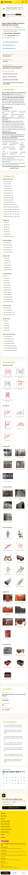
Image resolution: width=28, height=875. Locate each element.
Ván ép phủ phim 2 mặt (9, 314)
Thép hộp (6, 321)
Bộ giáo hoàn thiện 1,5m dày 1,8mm (12, 209)
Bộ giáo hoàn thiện (8, 188)
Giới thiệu (3, 813)
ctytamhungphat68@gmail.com (11, 42)
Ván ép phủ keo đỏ (8, 310)
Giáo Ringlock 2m (7, 242)
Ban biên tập (4, 816)
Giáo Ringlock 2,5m (8, 249)
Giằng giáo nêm (7, 267)
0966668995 (16, 33)
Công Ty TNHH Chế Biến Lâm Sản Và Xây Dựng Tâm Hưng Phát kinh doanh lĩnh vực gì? (13, 738)
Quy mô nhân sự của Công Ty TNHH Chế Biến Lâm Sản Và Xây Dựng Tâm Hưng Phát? (13, 761)
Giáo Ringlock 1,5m (8, 247)
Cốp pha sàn (6, 325)
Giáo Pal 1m (6, 222)
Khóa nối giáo (7, 283)
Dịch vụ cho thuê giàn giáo (9, 334)
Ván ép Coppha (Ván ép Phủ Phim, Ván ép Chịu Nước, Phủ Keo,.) (13, 83)
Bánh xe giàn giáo (8, 292)
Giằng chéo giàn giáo (8, 301)
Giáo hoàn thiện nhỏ (8, 190)
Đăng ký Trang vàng (5, 826)
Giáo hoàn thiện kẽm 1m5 (9, 202)
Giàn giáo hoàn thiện (8, 179)
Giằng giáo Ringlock (8, 252)
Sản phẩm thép (6, 318)
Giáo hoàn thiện (7, 181)
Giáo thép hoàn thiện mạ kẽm (10, 204)
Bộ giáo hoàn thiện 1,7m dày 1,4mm (12, 211)
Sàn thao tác (6, 280)
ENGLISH (3, 837)
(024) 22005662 (8, 33)
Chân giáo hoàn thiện (8, 200)
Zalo (18, 35)
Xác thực (3, 818)
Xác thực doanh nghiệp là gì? (8, 804)
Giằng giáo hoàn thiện (9, 197)
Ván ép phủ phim (7, 305)
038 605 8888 (11, 35)
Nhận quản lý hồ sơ (14, 807)
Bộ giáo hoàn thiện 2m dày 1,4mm (11, 207)
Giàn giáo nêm (6, 255)
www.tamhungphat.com (9, 45)
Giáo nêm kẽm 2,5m (8, 269)
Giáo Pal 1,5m (7, 229)
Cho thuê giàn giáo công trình (10, 350)
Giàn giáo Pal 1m (7, 234)
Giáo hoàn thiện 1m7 (8, 193)
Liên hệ (2, 834)
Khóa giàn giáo (7, 287)
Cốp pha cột (6, 323)
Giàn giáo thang (7, 183)
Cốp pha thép (7, 327)
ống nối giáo (6, 278)
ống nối (5, 276)
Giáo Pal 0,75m (7, 231)
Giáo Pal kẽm (6, 227)
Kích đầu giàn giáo (8, 294)
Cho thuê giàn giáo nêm (9, 343)
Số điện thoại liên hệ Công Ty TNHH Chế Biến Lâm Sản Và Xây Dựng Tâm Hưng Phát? (13, 731)
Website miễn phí (5, 832)
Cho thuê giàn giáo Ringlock (10, 345)
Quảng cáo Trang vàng (6, 829)
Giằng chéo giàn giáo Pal (9, 236)
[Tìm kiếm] (22, 2)
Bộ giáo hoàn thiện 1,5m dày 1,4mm (12, 216)
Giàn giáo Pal (6, 220)
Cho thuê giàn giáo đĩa (9, 341)
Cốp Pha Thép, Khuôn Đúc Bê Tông (10, 79)
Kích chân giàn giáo (8, 299)
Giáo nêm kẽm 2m (8, 265)
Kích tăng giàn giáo (8, 297)
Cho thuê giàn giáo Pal (9, 338)
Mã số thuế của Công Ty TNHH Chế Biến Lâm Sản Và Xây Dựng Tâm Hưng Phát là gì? (13, 749)
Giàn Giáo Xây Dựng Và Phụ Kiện (10, 73)
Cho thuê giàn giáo (8, 336)
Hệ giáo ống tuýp (7, 290)
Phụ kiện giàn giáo (7, 273)
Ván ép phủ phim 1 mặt (9, 312)
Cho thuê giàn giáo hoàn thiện (10, 348)
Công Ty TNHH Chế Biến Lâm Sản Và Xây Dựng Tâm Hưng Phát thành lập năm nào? (13, 755)
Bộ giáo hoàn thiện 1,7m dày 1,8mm (12, 214)
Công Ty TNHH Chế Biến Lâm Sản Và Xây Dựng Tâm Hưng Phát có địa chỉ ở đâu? (13, 725)
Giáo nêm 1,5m (7, 262)
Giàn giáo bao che (8, 186)
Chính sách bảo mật (5, 824)
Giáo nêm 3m (7, 258)
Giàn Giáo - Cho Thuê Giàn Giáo (9, 76)
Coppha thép (6, 330)
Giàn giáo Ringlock (7, 240)
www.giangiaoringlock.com (10, 48)
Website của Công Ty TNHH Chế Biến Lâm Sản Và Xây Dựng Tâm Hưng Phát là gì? (13, 743)
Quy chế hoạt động (5, 821)
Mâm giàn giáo (7, 285)
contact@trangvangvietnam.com (7, 866)
